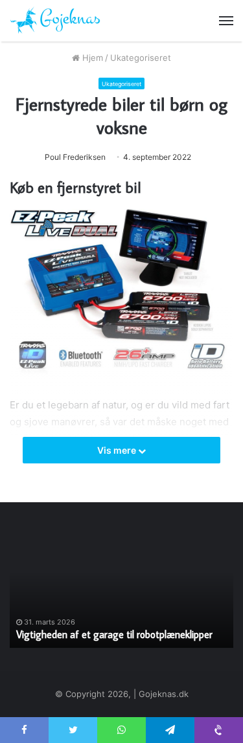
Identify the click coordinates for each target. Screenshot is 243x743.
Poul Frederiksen (75, 157)
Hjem (91, 57)
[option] (121, 589)
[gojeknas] (55, 20)
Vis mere (117, 450)
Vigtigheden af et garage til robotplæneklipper (114, 634)
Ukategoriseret (140, 57)
